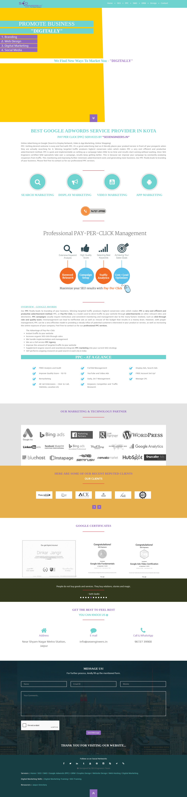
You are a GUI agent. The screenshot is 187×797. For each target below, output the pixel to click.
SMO (135, 3)
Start (162, 597)
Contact (164, 3)
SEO (119, 3)
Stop (164, 597)
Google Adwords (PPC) (59, 773)
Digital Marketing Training (56, 779)
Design (153, 3)
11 (106, 597)
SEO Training (75, 779)
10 (103, 597)
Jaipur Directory (40, 785)
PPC (126, 3)
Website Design (100, 773)
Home (110, 3)
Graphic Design (84, 773)
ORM (143, 3)
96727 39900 (143, 641)
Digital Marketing (130, 773)
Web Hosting (115, 773)
